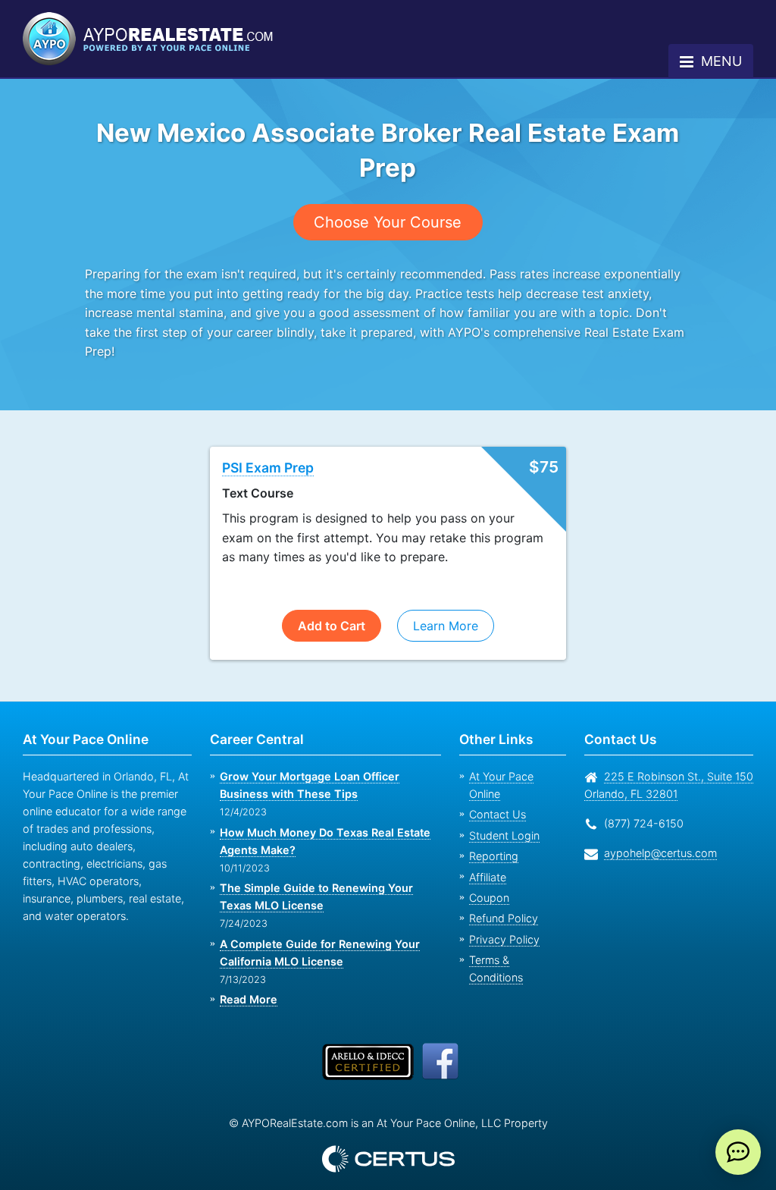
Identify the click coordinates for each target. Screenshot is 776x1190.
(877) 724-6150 (640, 804)
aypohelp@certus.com (656, 834)
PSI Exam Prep (269, 448)
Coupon (487, 861)
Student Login (502, 798)
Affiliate (486, 840)
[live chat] (738, 1152)
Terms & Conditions (516, 923)
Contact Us (495, 778)
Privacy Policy (499, 902)
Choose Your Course (387, 222)
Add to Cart (332, 606)
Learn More (444, 606)
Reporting (492, 819)
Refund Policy (500, 881)
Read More (248, 980)
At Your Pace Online (516, 757)
